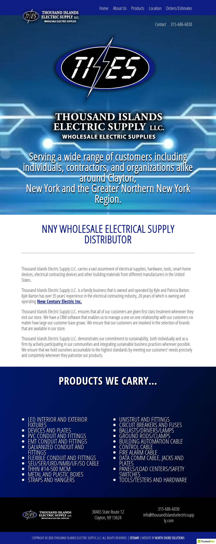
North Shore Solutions (169, 538)
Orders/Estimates (179, 8)
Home (103, 8)
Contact (160, 24)
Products (137, 8)
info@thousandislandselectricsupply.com (168, 517)
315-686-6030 (181, 24)
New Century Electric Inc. (59, 301)
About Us (120, 8)
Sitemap (134, 538)
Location (155, 8)
